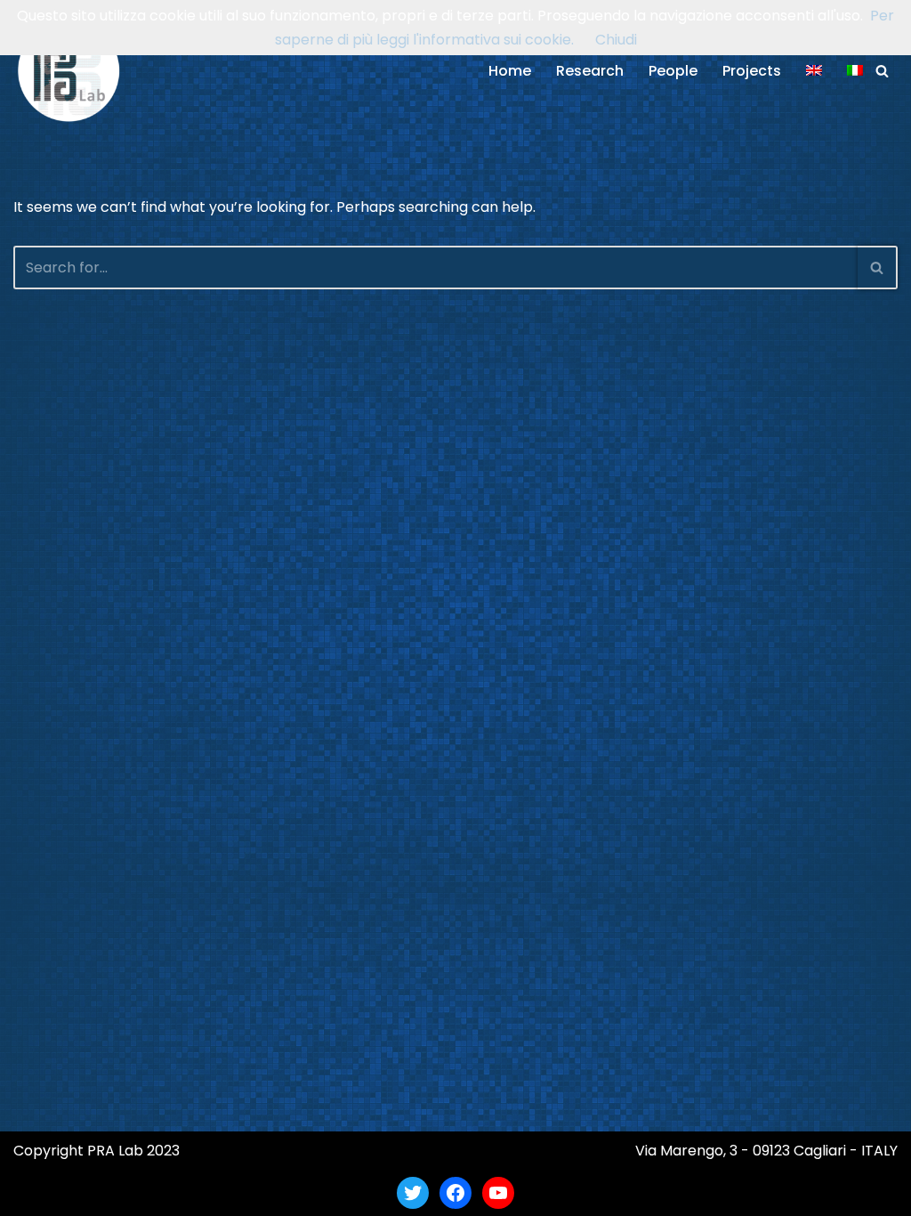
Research (590, 71)
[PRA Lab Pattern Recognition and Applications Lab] (69, 71)
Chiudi (616, 39)
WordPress (186, 1192)
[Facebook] (455, 1193)
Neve (31, 1192)
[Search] (882, 70)
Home (509, 71)
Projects (751, 71)
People (673, 71)
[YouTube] (498, 1193)
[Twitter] (413, 1193)
